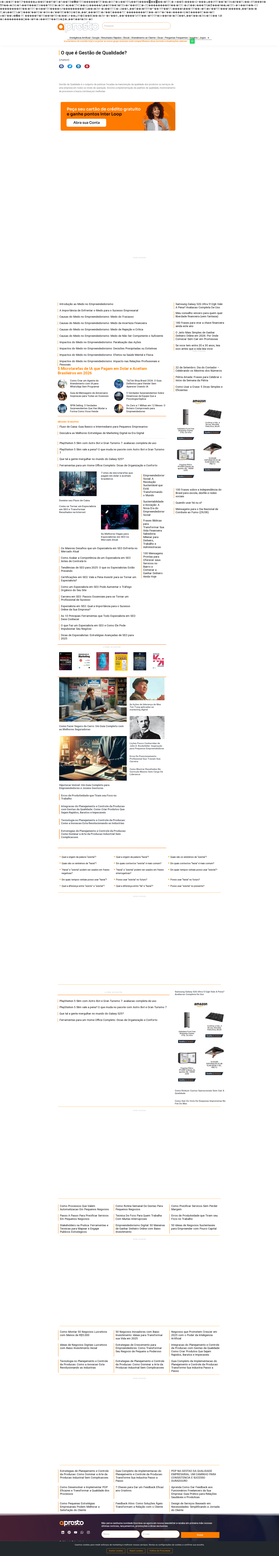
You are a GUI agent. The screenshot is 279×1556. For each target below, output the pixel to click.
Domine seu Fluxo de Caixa (74, 500)
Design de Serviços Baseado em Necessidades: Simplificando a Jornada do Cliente (195, 1507)
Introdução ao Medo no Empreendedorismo (86, 304)
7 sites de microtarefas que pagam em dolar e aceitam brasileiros (117, 475)
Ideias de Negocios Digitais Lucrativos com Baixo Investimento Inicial (83, 1346)
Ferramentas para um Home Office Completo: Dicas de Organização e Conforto (108, 465)
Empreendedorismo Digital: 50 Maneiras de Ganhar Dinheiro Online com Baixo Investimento (140, 1229)
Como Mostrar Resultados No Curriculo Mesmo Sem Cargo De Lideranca (146, 772)
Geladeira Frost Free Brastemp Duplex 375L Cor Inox (185, 431)
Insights (193, 37)
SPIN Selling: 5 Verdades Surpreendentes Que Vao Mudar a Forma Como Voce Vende (88, 408)
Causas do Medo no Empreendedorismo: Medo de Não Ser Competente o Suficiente (111, 335)
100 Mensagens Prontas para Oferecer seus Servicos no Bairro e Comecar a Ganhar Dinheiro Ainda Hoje (153, 565)
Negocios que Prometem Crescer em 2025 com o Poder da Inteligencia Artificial (194, 1335)
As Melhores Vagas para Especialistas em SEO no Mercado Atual (115, 536)
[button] (61, 66)
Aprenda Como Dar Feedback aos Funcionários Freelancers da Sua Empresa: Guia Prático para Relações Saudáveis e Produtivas (194, 1492)
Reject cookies (136, 1550)
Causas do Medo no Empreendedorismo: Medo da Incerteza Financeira (103, 323)
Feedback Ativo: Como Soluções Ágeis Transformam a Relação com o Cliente (139, 1505)
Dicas (160, 37)
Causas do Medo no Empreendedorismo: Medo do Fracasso (96, 316)
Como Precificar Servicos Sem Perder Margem (194, 1207)
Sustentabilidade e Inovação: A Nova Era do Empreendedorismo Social (155, 508)
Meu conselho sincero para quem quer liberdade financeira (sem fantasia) (199, 314)
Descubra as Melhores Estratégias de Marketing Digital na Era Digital (101, 433)
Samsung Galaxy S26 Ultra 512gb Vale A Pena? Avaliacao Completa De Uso (199, 993)
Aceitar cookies (116, 1550)
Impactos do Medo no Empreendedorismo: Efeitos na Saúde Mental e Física (106, 354)
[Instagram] (88, 1532)
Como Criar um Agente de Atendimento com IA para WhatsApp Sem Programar (84, 383)
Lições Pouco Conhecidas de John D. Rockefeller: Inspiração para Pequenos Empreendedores (147, 746)
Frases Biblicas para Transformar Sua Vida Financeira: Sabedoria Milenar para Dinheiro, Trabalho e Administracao (153, 534)
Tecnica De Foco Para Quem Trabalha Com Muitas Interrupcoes (139, 1217)
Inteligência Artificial (79, 37)
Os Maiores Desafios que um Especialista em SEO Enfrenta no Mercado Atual (99, 550)
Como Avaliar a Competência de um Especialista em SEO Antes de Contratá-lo (96, 559)
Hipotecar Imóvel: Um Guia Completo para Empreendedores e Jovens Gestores (84, 787)
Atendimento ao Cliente (143, 37)
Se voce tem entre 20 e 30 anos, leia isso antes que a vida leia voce (198, 347)
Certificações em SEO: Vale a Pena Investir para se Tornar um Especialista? (98, 578)
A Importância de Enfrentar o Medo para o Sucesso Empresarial (98, 310)
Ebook (126, 37)
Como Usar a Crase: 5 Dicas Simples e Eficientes (199, 388)
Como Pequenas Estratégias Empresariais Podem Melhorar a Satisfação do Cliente (80, 1507)
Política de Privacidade (160, 1550)
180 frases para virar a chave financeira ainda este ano (200, 324)
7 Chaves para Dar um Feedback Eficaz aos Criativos (140, 1488)
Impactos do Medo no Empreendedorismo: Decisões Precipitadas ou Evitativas (108, 348)
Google (95, 37)
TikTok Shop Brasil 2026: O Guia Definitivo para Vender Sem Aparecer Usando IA (143, 383)
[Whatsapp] (192, 41)
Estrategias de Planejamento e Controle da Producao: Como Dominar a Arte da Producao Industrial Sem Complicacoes (93, 834)
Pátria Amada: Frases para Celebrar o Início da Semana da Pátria (199, 378)
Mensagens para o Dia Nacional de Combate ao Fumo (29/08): (197, 510)
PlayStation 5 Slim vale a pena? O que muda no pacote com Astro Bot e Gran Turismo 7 (111, 451)
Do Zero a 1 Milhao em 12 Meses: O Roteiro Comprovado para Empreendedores (145, 408)
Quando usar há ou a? (189, 502)
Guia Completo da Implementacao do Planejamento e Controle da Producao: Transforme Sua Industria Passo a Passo (194, 1366)
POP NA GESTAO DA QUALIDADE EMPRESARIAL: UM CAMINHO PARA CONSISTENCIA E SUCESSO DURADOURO (193, 1475)
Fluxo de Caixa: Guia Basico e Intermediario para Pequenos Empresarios (103, 426)
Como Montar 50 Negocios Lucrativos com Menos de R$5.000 (83, 1333)
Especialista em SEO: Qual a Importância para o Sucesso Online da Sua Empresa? (95, 607)
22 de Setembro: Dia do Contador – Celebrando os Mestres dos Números (199, 369)
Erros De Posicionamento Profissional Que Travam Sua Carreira (145, 759)
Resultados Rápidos (111, 37)
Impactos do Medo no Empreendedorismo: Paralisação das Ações (100, 342)
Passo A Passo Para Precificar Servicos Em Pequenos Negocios (84, 1217)
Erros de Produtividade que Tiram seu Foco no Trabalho (194, 1217)
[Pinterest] (69, 1532)
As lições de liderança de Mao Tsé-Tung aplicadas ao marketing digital (145, 707)
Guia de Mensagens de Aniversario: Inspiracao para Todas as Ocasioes (89, 394)
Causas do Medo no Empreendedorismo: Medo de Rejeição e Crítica (101, 329)
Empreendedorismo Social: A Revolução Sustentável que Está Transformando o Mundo (155, 485)
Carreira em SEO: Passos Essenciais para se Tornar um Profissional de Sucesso (95, 598)
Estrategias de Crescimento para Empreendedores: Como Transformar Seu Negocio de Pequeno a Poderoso (139, 1348)
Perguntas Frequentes (176, 37)
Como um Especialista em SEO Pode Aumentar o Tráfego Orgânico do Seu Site (96, 588)
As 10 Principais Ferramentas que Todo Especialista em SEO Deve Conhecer (98, 617)
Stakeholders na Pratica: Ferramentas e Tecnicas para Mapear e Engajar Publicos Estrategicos (84, 1229)
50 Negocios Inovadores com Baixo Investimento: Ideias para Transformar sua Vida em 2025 (139, 1335)
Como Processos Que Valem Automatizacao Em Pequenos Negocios (84, 1207)
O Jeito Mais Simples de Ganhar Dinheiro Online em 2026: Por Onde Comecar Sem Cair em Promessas (197, 336)
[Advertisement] (196, 27)
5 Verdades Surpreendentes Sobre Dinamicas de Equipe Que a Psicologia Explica (145, 395)
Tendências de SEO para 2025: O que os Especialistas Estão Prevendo (98, 569)
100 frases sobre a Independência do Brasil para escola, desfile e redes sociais (198, 493)
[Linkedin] (63, 1532)
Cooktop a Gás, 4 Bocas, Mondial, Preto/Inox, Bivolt (212, 424)
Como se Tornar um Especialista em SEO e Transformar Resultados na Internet (77, 509)
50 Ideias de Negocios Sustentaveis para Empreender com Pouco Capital (194, 1227)
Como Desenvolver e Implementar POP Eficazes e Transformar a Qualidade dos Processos (84, 1490)
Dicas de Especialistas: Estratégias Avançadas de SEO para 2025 (97, 636)
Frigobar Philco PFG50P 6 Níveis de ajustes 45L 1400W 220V (186, 467)
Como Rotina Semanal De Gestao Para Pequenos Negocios (139, 1207)
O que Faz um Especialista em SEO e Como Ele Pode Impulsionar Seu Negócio (93, 627)
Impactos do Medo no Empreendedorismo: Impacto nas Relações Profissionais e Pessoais (109, 363)
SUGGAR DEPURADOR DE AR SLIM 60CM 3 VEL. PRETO (212, 461)
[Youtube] (75, 1532)
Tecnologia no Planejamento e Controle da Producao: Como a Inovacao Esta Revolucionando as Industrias (93, 822)
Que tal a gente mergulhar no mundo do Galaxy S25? (91, 459)
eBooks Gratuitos (68, 421)
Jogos (202, 37)
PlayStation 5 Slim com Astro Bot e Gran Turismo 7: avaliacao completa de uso (107, 443)
